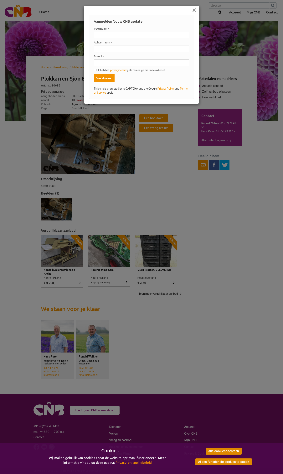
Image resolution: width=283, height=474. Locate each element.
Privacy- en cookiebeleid (134, 462)
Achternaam (103, 42)
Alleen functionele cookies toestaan (223, 462)
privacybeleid (118, 70)
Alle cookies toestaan (223, 451)
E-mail (99, 56)
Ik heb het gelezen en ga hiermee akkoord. (131, 70)
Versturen (103, 78)
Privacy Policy (165, 88)
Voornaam (101, 28)
